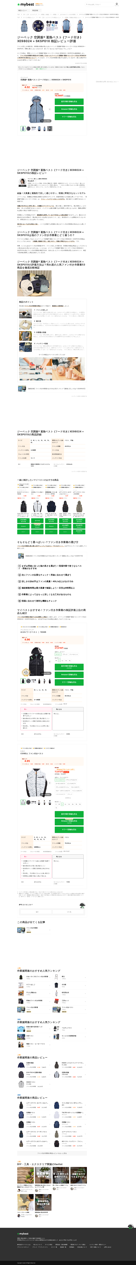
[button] (49, 109)
